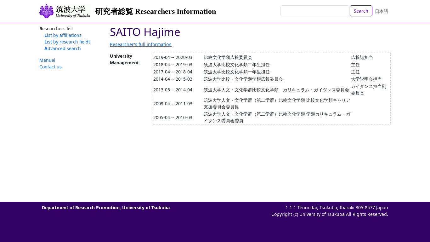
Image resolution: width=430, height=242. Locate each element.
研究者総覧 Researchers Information (155, 11)
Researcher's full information (141, 44)
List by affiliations (63, 35)
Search (361, 11)
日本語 (381, 11)
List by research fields (67, 42)
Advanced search (62, 48)
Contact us (50, 67)
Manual (47, 60)
